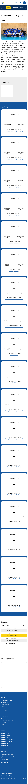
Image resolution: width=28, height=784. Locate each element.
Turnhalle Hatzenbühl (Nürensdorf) (14, 131)
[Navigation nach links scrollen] (2, 7)
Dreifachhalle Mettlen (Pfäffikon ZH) (14, 299)
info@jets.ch (4, 762)
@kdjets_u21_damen (7, 739)
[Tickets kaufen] (15, 2)
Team (8, 7)
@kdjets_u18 (4, 743)
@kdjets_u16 (4, 745)
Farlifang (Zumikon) (14, 243)
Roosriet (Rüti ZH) (14, 355)
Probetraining (5, 704)
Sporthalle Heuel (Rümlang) (14, 467)
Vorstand (3, 708)
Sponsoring (4, 702)
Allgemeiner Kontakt (6, 700)
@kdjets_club (5, 733)
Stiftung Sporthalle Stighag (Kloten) (14, 411)
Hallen (3, 724)
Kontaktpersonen (6, 710)
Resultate (3, 723)
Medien (3, 706)
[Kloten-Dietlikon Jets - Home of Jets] (2, 2)
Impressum (4, 771)
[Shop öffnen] (20, 2)
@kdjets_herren (5, 737)
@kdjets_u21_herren (6, 741)
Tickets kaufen (5, 719)
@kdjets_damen (5, 735)
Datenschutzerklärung (7, 773)
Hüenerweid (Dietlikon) (14, 579)
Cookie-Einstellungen (7, 776)
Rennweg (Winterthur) (14, 187)
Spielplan (15, 7)
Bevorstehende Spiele (7, 721)
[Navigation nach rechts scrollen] (25, 7)
